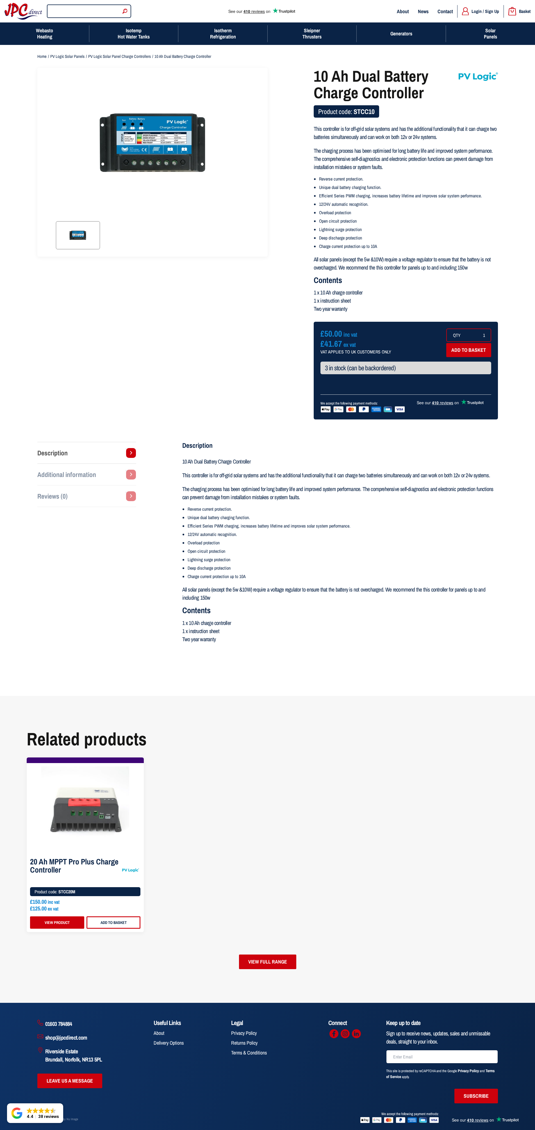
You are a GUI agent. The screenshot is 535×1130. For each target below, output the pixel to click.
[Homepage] (23, 11)
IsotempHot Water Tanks (134, 33)
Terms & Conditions (249, 1052)
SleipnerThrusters (312, 33)
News (423, 11)
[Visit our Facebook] (333, 1033)
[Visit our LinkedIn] (356, 1033)
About (403, 11)
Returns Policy (244, 1042)
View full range (267, 961)
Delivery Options (169, 1042)
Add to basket (468, 349)
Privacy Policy (244, 1033)
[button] (35, 1113)
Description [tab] (52, 452)
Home (42, 56)
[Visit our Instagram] (345, 1033)
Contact (445, 11)
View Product (57, 922)
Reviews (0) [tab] (52, 496)
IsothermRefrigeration (223, 33)
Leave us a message (70, 1080)
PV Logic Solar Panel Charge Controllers (119, 56)
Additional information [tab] (66, 474)
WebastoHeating (44, 33)
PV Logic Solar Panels (67, 56)
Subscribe (476, 1095)
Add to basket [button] (114, 922)
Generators (401, 33)
